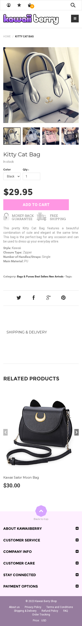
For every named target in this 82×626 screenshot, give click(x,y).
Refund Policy (50, 610)
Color (7, 169)
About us (14, 607)
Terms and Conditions (59, 607)
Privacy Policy (33, 607)
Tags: (68, 276)
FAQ (65, 610)
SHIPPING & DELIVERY (27, 332)
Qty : (26, 169)
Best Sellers (41, 276)
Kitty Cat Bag (21, 154)
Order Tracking (41, 614)
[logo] (31, 19)
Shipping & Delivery (25, 610)
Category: (9, 276)
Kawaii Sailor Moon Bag (21, 477)
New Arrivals (56, 276)
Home (7, 36)
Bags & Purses (25, 276)
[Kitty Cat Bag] (41, 85)
